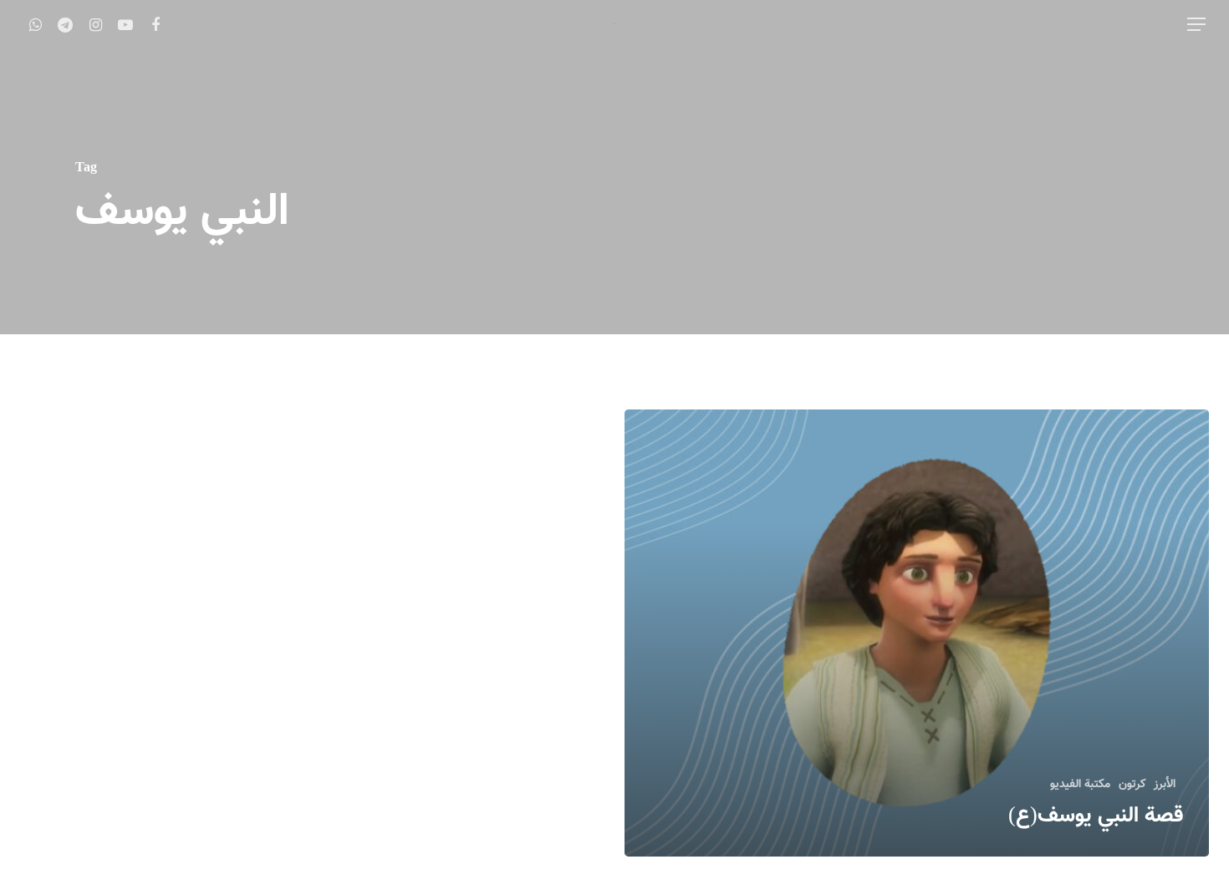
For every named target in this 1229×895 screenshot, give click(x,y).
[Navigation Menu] (1196, 24)
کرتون (1132, 785)
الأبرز (1164, 785)
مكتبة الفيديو (1080, 785)
